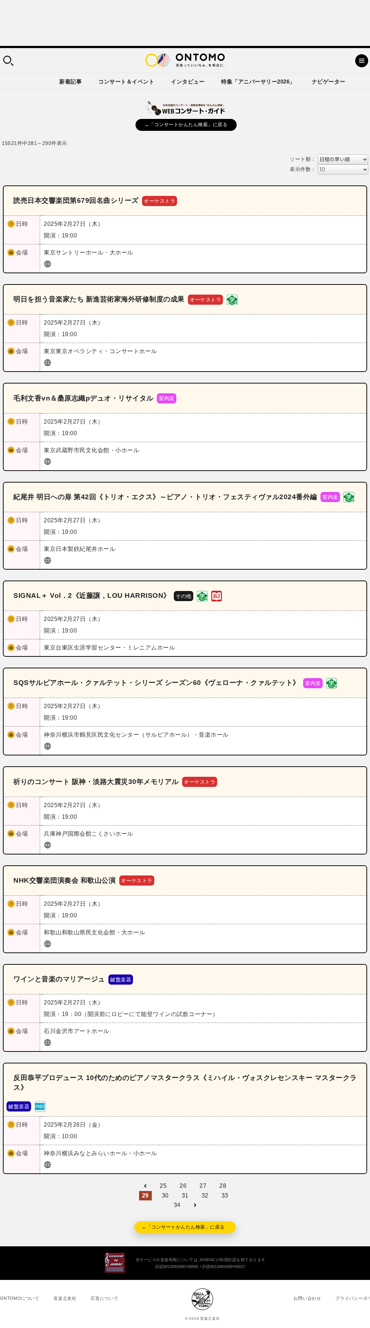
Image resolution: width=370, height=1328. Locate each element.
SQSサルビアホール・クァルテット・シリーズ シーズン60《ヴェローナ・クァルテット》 (156, 682)
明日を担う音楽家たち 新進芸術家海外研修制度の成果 (99, 299)
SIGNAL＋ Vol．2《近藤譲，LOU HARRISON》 (92, 595)
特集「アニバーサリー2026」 (258, 81)
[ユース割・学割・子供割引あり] (232, 299)
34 (177, 1205)
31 (185, 1195)
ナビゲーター (328, 81)
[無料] (40, 1106)
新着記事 (70, 81)
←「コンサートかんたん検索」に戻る (186, 124)
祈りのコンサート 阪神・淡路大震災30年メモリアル (96, 781)
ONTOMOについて (19, 1298)
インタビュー (188, 81)
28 (222, 1186)
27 (202, 1186)
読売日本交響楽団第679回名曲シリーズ (76, 200)
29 (145, 1195)
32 (205, 1195)
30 (165, 1195)
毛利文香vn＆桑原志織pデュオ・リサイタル (83, 398)
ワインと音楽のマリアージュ (59, 979)
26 (183, 1186)
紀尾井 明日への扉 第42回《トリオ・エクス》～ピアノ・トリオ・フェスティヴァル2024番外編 (165, 497)
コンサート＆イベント (126, 81)
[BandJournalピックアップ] (216, 595)
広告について (105, 1298)
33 (224, 1195)
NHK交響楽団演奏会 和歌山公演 (64, 880)
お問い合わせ (307, 1298)
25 (163, 1186)
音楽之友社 (65, 1298)
